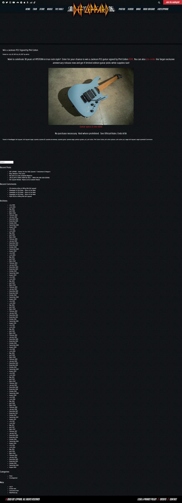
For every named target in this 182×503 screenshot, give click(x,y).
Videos (130, 9)
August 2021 (12, 323)
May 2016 (11, 449)
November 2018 (13, 389)
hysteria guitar (62, 139)
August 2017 (12, 419)
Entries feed (12, 489)
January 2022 (13, 313)
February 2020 (13, 359)
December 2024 (13, 243)
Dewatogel (12, 190)
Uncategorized (13, 478)
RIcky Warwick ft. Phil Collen (17, 174)
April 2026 (12, 211)
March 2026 (12, 213)
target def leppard (130, 139)
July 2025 (12, 229)
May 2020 (12, 353)
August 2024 (12, 251)
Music (49, 9)
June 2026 (12, 207)
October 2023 (13, 271)
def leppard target (28, 139)
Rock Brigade (149, 9)
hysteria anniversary (51, 139)
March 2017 (12, 429)
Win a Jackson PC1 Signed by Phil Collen (20, 50)
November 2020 (13, 341)
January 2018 (13, 409)
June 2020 (12, 351)
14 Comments (148, 139)
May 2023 (12, 281)
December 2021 (13, 315)
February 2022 (13, 311)
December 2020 (13, 339)
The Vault (59, 9)
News (27, 9)
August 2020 (12, 347)
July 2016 (12, 445)
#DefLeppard (162, 9)
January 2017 (13, 433)
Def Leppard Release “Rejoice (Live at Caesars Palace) (24, 180)
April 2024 (12, 259)
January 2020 (13, 361)
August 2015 (12, 467)
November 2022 (13, 293)
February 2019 (13, 383)
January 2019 (13, 385)
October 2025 (13, 223)
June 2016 (12, 447)
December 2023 (13, 267)
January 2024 (13, 265)
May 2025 (12, 233)
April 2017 (12, 427)
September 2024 (14, 249)
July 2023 (12, 277)
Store (41, 9)
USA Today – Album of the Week (26, 190)
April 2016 (12, 451)
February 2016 (13, 455)
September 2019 (14, 369)
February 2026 (13, 215)
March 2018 (12, 405)
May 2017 (11, 425)
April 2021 (12, 331)
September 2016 (14, 441)
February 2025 (13, 239)
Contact (173, 499)
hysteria (36, 139)
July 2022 (12, 301)
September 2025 (14, 225)
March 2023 (12, 285)
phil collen (90, 139)
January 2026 (13, 217)
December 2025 (13, 219)
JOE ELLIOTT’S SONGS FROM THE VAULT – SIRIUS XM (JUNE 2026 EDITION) (29, 178)
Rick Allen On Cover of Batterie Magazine (20, 176)
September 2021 (14, 321)
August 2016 (12, 443)
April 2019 (12, 379)
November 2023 (13, 269)
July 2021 (12, 325)
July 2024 (12, 253)
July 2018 (12, 397)
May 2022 (12, 305)
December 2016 (13, 435)
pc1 (86, 139)
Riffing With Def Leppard (29, 188)
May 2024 (12, 257)
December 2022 (13, 291)
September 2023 (14, 273)
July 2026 (12, 205)
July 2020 (12, 349)
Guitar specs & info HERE (91, 126)
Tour (35, 9)
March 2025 (12, 237)
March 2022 (12, 309)
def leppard (19, 139)
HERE (131, 59)
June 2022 (12, 303)
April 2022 (12, 307)
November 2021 (13, 317)
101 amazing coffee (14, 188)
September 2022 (14, 297)
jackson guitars (79, 139)
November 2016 (13, 437)
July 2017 (12, 421)
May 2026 (12, 209)
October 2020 (13, 343)
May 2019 (11, 377)
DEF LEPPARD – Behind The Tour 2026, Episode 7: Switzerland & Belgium (29, 172)
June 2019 (12, 375)
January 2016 (13, 457)
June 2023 (12, 279)
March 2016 (12, 453)
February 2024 (13, 263)
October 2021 (13, 319)
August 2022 (12, 299)
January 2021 (13, 337)
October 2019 (13, 367)
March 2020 (12, 357)
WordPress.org (13, 493)
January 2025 (13, 241)
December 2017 (13, 411)
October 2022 (13, 295)
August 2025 (12, 227)
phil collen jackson (110, 139)
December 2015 (13, 459)
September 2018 (14, 393)
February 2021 (13, 335)
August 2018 (12, 395)
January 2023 (13, 289)
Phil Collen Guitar (99, 139)
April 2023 (12, 283)
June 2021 (12, 327)
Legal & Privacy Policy (146, 499)
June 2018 (12, 399)
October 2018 (13, 391)
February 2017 (13, 431)
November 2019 (13, 365)
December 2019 (13, 363)
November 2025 (13, 221)
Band (138, 9)
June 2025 (12, 231)
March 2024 (12, 261)
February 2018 (13, 407)
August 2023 (12, 275)
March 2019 (12, 381)
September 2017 (14, 417)
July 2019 (12, 373)
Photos (122, 9)
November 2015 (13, 461)
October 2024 (13, 247)
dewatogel (12, 192)
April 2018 (12, 403)
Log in (11, 487)
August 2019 (12, 371)
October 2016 (13, 439)
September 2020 (14, 345)
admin (27, 54)
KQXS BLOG (12, 196)
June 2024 (12, 255)
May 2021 (11, 329)
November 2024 (13, 245)
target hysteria (140, 139)
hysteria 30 (42, 139)
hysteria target (71, 139)
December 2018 (13, 387)
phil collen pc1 (120, 139)
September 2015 (14, 465)
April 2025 (12, 235)
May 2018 (11, 401)
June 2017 (12, 423)
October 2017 (13, 415)
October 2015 (13, 463)
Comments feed (14, 491)
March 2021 (12, 333)
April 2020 (12, 355)
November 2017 (13, 413)
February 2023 (13, 287)
